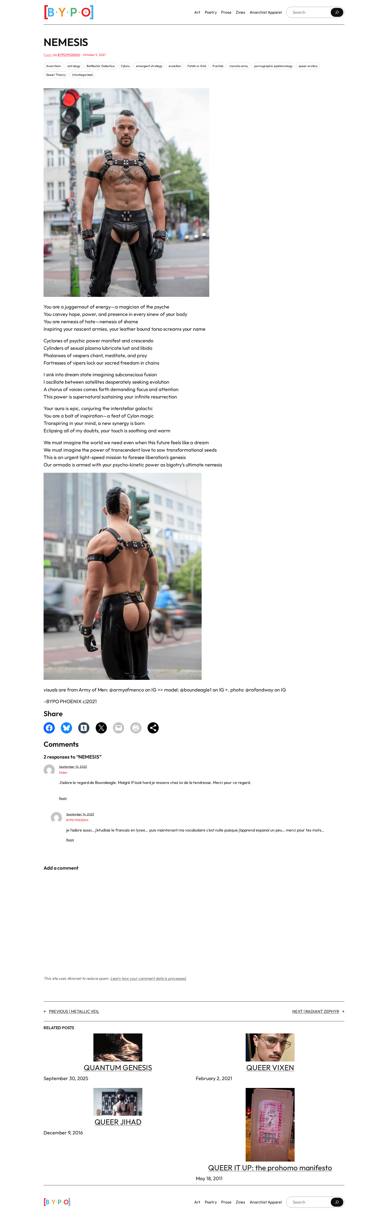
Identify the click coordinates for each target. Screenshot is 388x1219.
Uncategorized (82, 75)
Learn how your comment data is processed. (148, 978)
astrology (73, 66)
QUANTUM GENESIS (118, 1067)
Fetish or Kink (196, 66)
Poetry (48, 55)
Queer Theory (56, 75)
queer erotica (308, 66)
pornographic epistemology (273, 66)
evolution (175, 66)
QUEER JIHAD (118, 1122)
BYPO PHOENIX (69, 55)
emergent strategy (149, 66)
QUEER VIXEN (270, 1067)
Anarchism (53, 66)
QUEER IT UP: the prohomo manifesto (270, 1167)
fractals (217, 66)
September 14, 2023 (73, 767)
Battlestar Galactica (101, 66)
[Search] (337, 12)
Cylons (125, 66)
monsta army (238, 66)
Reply (63, 798)
